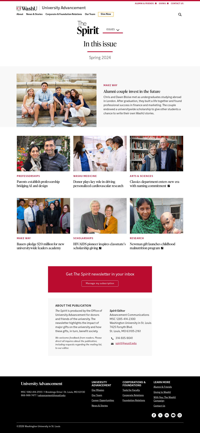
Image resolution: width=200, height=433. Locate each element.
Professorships (28, 176)
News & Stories (34, 14)
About (20, 14)
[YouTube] (173, 415)
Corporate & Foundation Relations (64, 14)
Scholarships (83, 238)
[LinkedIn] (167, 415)
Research (137, 238)
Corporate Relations (133, 395)
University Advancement (41, 383)
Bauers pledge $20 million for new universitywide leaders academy (40, 246)
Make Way (111, 85)
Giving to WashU (162, 392)
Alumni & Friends (144, 4)
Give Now (106, 14)
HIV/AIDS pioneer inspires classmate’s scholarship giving (99, 246)
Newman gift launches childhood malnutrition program (152, 246)
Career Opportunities (103, 400)
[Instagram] (179, 415)
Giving (162, 4)
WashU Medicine (85, 176)
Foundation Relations (134, 400)
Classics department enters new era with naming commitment (154, 183)
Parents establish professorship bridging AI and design (38, 183)
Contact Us (177, 4)
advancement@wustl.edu (51, 395)
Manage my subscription (100, 283)
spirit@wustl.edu (126, 343)
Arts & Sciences (141, 176)
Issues (110, 29)
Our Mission (98, 390)
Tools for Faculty (131, 390)
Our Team (90, 14)
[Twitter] (160, 415)
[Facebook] (154, 415)
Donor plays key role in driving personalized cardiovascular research (98, 183)
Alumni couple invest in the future (132, 91)
